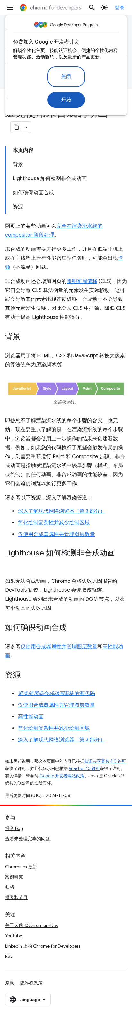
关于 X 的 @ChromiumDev (31, 925)
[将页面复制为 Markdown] (16, 127)
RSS (9, 956)
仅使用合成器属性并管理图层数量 (56, 534)
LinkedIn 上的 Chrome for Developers (42, 946)
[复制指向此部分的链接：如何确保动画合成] (73, 628)
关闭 (66, 77)
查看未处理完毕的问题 (27, 839)
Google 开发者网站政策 (61, 776)
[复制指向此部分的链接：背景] (27, 337)
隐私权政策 (31, 982)
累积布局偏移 (82, 281)
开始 (66, 100)
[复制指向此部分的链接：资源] (27, 675)
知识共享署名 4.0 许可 (105, 761)
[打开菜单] (10, 7)
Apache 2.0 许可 (84, 768)
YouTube (13, 936)
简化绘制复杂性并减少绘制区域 (54, 523)
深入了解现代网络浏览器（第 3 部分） (61, 511)
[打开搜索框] (92, 8)
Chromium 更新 (21, 866)
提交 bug (14, 828)
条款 (9, 982)
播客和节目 (16, 897)
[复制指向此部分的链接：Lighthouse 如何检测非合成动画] (11, 562)
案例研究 (14, 877)
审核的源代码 (56, 693)
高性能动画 (31, 716)
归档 (9, 887)
